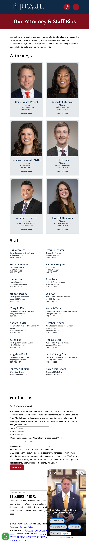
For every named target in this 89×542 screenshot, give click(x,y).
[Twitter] (15, 497)
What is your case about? (22, 438)
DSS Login (23, 540)
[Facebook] (12, 497)
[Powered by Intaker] (70, 537)
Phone (13, 431)
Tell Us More (16, 446)
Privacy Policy (26, 527)
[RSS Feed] (34, 497)
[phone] (67, 7)
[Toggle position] (77, 473)
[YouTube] (23, 497)
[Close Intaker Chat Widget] (82, 473)
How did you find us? (20, 449)
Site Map (14, 540)
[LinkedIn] (19, 497)
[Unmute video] (50, 473)
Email (13, 434)
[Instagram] (27, 497)
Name (13, 428)
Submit (15, 467)
